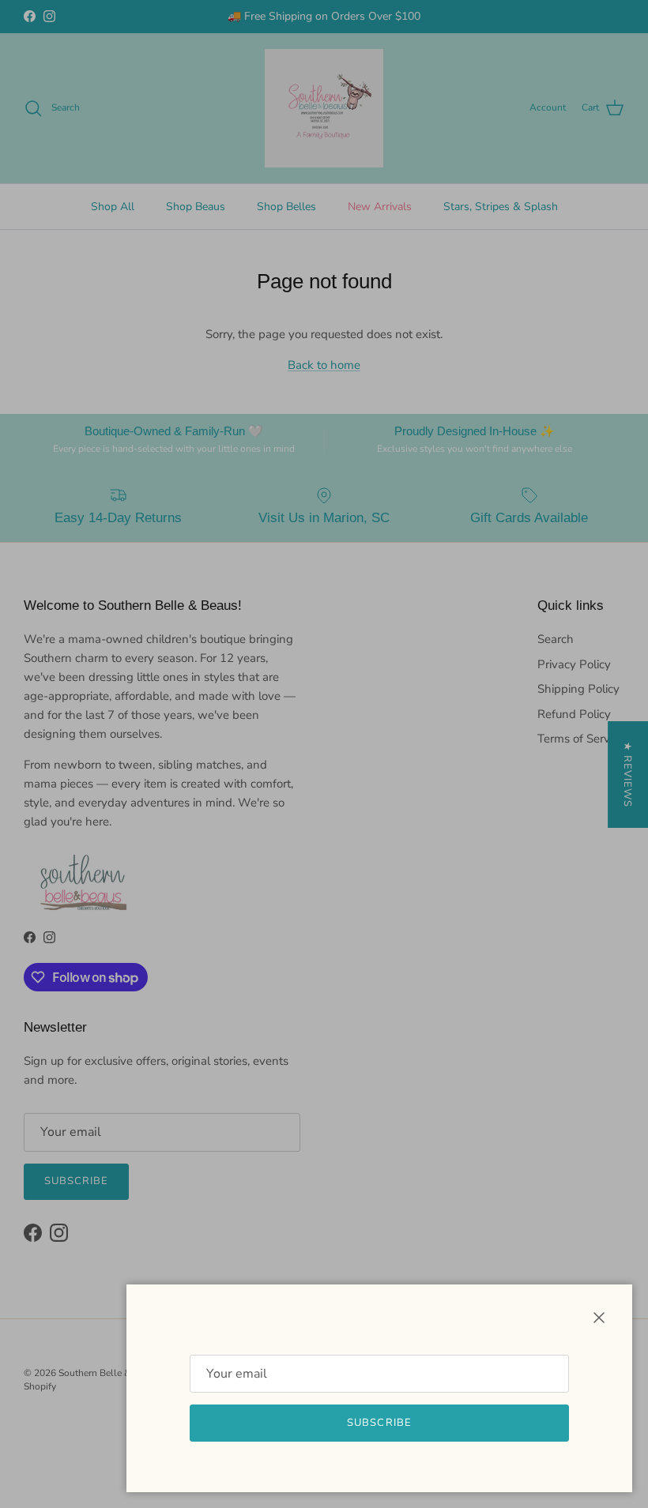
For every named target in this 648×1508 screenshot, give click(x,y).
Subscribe (379, 1423)
